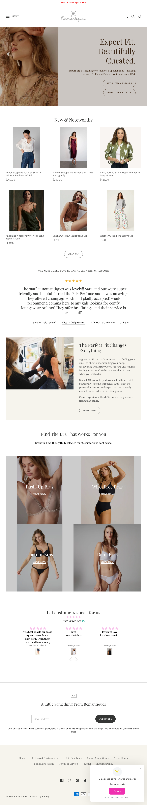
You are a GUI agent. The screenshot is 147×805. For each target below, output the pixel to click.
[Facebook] (64, 429)
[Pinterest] (77, 429)
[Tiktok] (83, 429)
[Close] (102, 371)
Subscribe (73, 416)
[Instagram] (70, 429)
